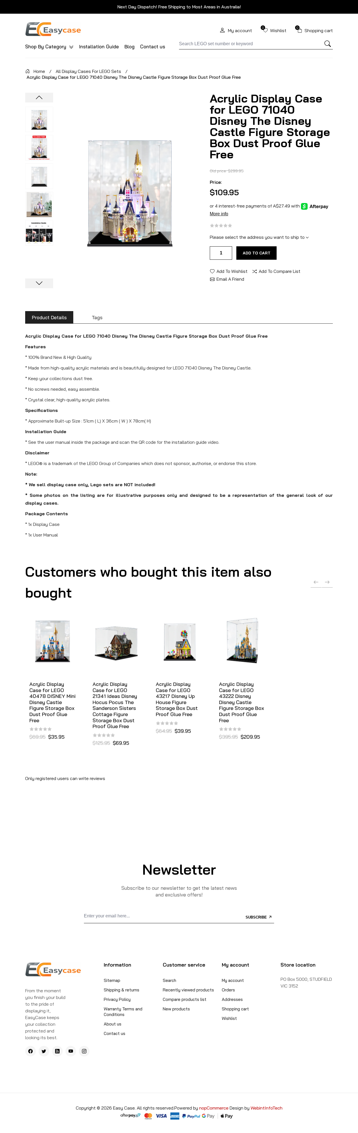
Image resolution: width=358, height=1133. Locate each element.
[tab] (49, 317)
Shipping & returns (121, 990)
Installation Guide (99, 46)
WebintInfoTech (266, 1108)
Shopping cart (235, 1009)
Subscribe (257, 917)
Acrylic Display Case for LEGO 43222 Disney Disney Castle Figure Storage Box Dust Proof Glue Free (241, 702)
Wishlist (229, 1018)
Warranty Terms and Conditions (123, 1011)
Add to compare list (279, 270)
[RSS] (57, 1051)
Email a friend (230, 278)
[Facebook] (30, 1051)
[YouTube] (70, 1051)
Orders (228, 990)
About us (112, 1024)
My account (233, 980)
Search (169, 980)
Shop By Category (46, 46)
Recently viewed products (188, 990)
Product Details (49, 317)
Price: (216, 182)
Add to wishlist (232, 270)
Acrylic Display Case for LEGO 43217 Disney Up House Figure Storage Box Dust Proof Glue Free (177, 699)
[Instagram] (84, 1051)
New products (176, 1009)
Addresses (232, 999)
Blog (129, 46)
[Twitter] (44, 1051)
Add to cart (256, 253)
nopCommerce (214, 1108)
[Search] (327, 43)
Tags (97, 317)
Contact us (152, 46)
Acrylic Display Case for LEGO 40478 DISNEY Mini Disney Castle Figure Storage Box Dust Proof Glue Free (52, 702)
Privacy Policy (117, 999)
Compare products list (184, 999)
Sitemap (112, 980)
